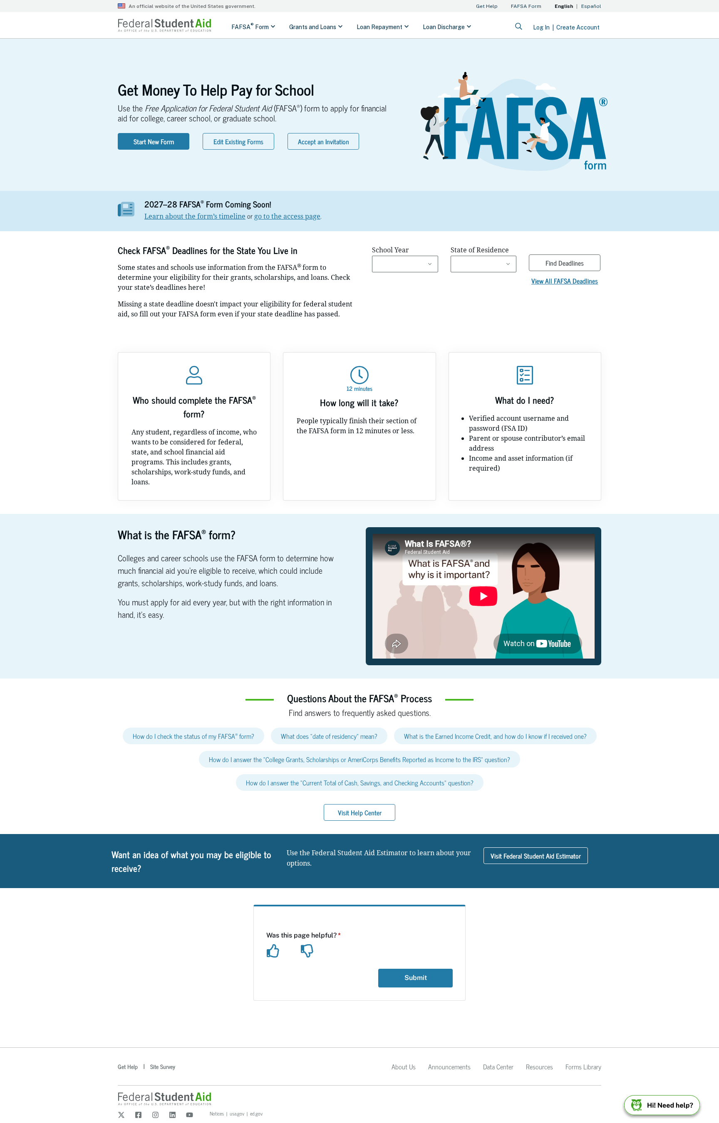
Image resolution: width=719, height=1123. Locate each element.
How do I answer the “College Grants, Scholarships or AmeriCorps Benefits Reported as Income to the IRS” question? (359, 759)
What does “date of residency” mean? (329, 736)
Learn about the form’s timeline (194, 216)
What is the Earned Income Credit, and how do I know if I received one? (495, 736)
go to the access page (287, 216)
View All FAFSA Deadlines (564, 281)
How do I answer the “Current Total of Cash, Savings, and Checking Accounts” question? (360, 782)
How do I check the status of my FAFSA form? (193, 736)
